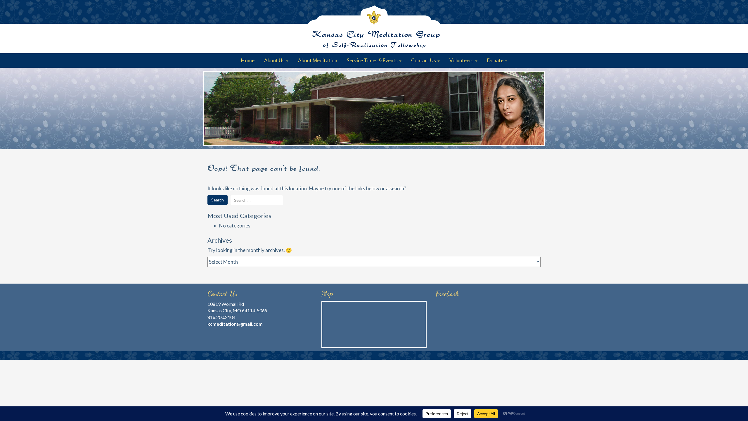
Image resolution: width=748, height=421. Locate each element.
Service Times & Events (373, 60)
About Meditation (317, 60)
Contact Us (424, 60)
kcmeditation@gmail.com (235, 324)
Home (247, 60)
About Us (274, 60)
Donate (495, 60)
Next (537, 108)
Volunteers (462, 60)
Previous (210, 108)
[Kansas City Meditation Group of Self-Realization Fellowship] (374, 26)
